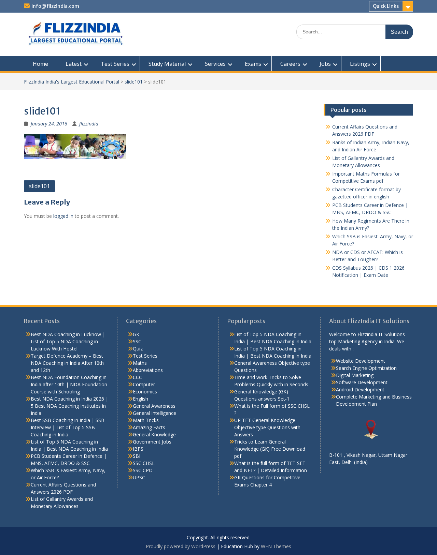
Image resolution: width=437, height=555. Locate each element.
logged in (63, 216)
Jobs (325, 64)
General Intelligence (154, 413)
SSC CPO (143, 470)
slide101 (134, 81)
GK (136, 334)
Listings (360, 64)
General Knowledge (154, 434)
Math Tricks (146, 420)
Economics (145, 391)
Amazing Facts (149, 427)
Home (40, 64)
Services (215, 64)
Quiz (138, 348)
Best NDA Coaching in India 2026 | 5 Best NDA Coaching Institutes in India (69, 405)
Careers (290, 64)
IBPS (138, 449)
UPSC (139, 477)
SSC (137, 341)
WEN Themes (276, 546)
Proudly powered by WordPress (180, 546)
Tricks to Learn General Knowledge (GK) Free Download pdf (269, 448)
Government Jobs (152, 441)
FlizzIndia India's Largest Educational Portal (71, 81)
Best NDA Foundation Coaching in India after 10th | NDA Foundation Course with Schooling (69, 384)
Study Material (167, 64)
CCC (137, 377)
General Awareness (154, 406)
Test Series (115, 64)
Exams (253, 64)
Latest (74, 64)
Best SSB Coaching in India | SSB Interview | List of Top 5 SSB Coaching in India (67, 427)
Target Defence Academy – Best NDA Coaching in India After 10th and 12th (67, 362)
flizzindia (88, 123)
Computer (144, 384)
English (140, 398)
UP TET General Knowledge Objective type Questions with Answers (267, 427)
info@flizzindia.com (55, 6)
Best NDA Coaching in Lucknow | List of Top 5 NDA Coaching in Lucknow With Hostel (68, 341)
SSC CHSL (144, 463)
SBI (136, 456)
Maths (140, 363)
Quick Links (386, 6)
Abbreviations (148, 370)
